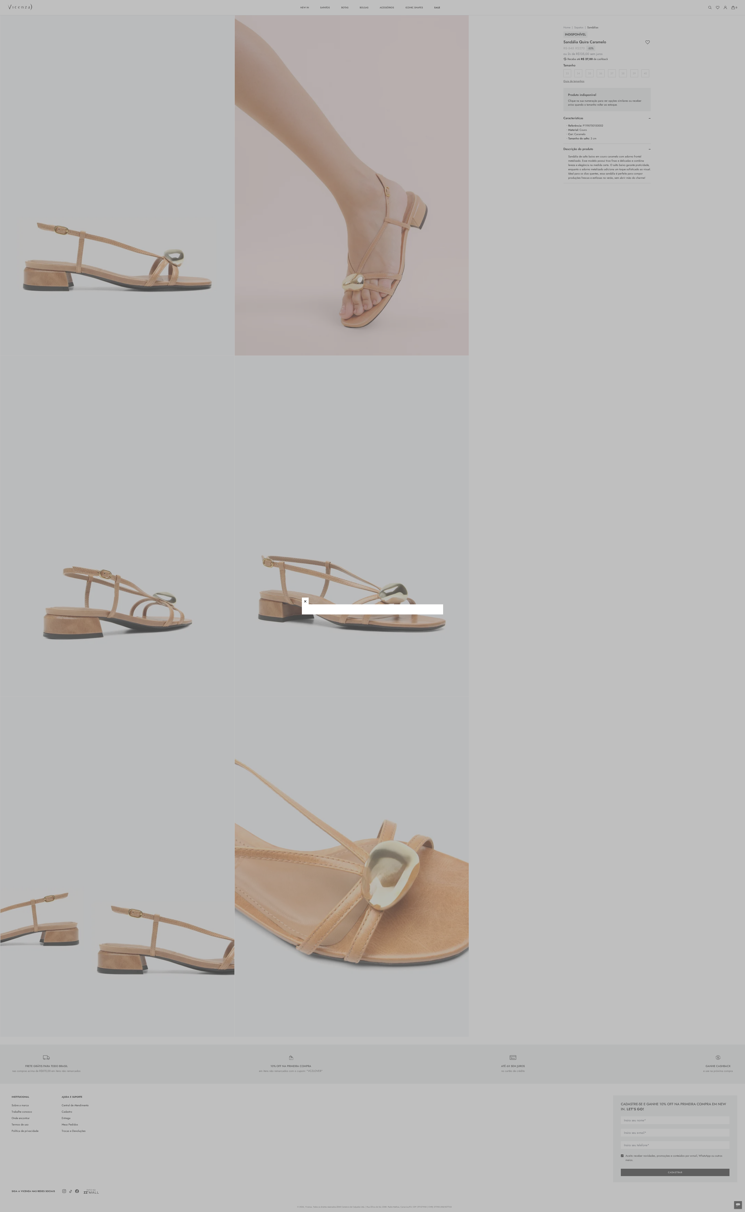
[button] (305, 601)
